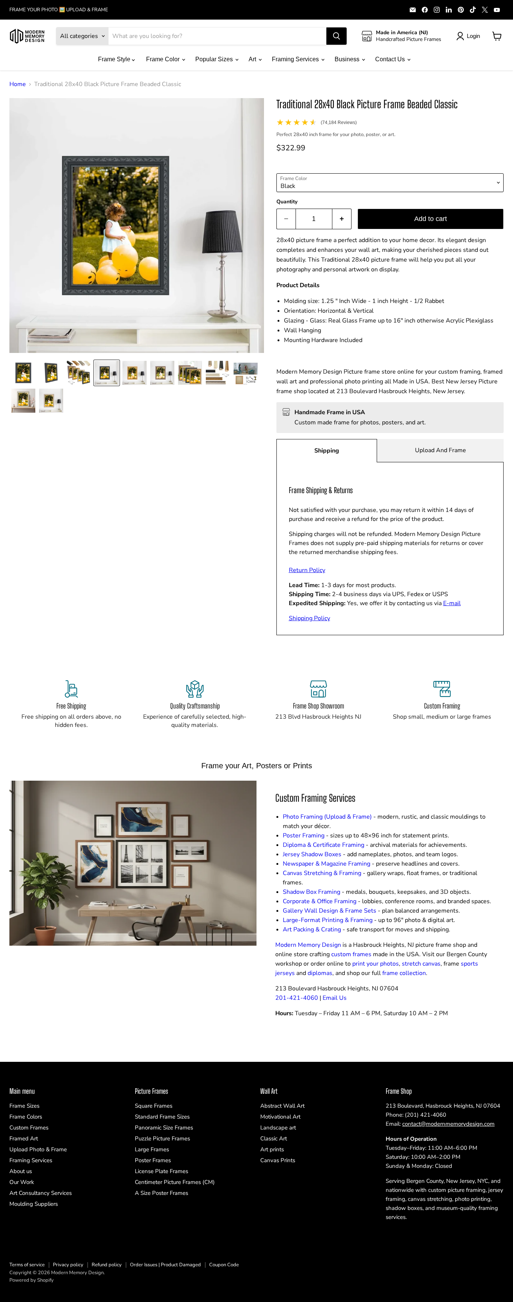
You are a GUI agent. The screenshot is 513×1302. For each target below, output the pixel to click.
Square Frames (153, 1106)
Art (253, 59)
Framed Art (23, 1138)
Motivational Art (280, 1116)
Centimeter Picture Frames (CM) (175, 1182)
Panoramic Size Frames (164, 1127)
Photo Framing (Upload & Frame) (327, 817)
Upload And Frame (440, 450)
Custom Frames (28, 1127)
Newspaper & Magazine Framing (326, 864)
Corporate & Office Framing (319, 901)
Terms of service (27, 1264)
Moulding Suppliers (33, 1204)
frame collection (404, 973)
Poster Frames (153, 1160)
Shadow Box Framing (311, 892)
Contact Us (390, 59)
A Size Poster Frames (161, 1193)
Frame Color (163, 59)
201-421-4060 (296, 998)
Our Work (21, 1182)
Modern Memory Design (308, 945)
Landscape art (278, 1127)
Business (348, 59)
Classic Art (273, 1138)
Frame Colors (25, 1116)
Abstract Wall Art (282, 1106)
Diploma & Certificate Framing (323, 845)
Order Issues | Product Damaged (165, 1264)
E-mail (452, 603)
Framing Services (296, 59)
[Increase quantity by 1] (342, 219)
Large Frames (152, 1149)
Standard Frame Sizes (162, 1116)
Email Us (335, 998)
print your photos (375, 964)
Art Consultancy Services (40, 1193)
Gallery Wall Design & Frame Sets (329, 911)
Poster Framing (303, 835)
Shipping (326, 451)
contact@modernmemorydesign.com (448, 1124)
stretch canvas (421, 964)
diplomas (320, 973)
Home (17, 84)
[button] (23, 373)
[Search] (336, 36)
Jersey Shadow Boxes (312, 854)
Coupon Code (224, 1264)
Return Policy (307, 570)
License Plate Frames (161, 1171)
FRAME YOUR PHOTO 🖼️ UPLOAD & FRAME (58, 10)
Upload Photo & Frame (38, 1149)
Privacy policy (68, 1264)
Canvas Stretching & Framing (322, 873)
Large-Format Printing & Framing (328, 920)
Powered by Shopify (31, 1280)
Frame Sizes (24, 1106)
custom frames (351, 954)
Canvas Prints (277, 1160)
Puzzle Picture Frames (162, 1138)
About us (20, 1171)
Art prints (272, 1149)
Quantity (286, 202)
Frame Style (115, 59)
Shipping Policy (309, 618)
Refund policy (107, 1264)
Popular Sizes (214, 59)
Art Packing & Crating (312, 929)
